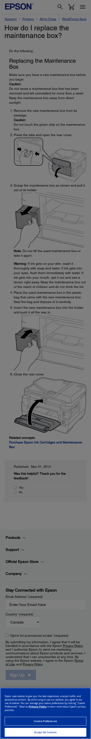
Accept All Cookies (45, 732)
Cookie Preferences (45, 721)
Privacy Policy (38, 706)
